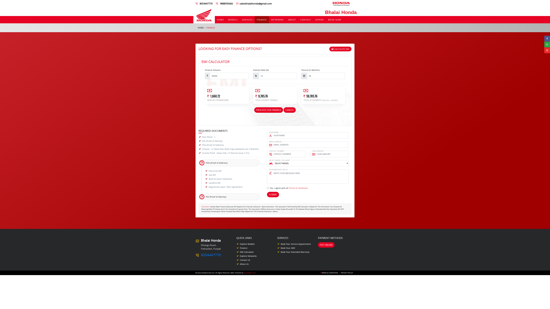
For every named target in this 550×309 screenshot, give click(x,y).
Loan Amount (318, 151)
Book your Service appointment (296, 244)
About (292, 19)
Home (220, 19)
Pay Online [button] (326, 244)
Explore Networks (248, 256)
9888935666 (226, 3)
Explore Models (247, 244)
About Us (244, 264)
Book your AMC (288, 248)
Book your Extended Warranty (295, 252)
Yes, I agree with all (289, 188)
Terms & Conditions (298, 188)
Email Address (275, 141)
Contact (305, 19)
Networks (277, 19)
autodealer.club (250, 273)
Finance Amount (213, 70)
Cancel (289, 110)
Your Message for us (278, 169)
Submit (273, 194)
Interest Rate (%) (261, 70)
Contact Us (245, 260)
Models (233, 19)
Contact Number (276, 151)
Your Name (274, 132)
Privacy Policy (347, 273)
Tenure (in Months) (310, 70)
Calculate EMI (341, 49)
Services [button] (247, 19)
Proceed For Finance (268, 110)
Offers (319, 19)
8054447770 (206, 3)
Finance (262, 19)
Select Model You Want (279, 160)
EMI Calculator (247, 252)
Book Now (334, 19)
